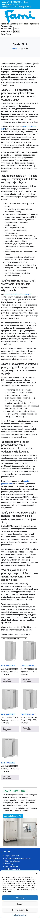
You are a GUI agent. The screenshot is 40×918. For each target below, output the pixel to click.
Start (4, 7)
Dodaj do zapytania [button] (7, 680)
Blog (8, 7)
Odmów (20, 904)
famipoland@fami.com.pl (11, 4)
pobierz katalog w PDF (13, 816)
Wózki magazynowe (12, 869)
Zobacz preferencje (20, 910)
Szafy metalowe (11, 866)
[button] (37, 873)
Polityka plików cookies (19, 915)
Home (14, 48)
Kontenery (9, 864)
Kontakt (15, 7)
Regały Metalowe (12, 856)
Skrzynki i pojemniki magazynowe (17, 858)
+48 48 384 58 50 (16, 2)
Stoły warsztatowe (12, 861)
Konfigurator (24, 7)
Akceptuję (20, 898)
